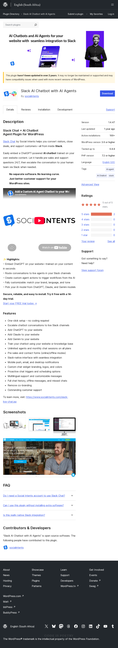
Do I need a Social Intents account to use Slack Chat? (34, 495)
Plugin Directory (11, 14)
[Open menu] (113, 4)
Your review (88, 241)
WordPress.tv (70, 586)
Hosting (7, 580)
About (6, 569)
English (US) (109, 162)
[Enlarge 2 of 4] (46, 421)
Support (110, 109)
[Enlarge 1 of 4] (21, 421)
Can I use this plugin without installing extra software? (33, 505)
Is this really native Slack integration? (24, 515)
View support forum (92, 270)
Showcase (38, 569)
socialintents (32, 96)
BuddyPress (11, 612)
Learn (64, 569)
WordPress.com (13, 596)
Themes (36, 575)
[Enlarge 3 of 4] (71, 421)
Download (107, 93)
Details (10, 109)
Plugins (36, 580)
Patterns (36, 586)
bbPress (9, 607)
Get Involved (96, 569)
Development (65, 109)
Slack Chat (9, 141)
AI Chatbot (101, 175)
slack (111, 175)
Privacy (7, 586)
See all (111, 241)
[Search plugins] (36, 25)
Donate (95, 580)
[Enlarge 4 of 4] (71, 442)
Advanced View (90, 184)
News (6, 575)
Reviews (26, 109)
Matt (7, 601)
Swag (94, 586)
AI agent (110, 169)
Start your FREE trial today (20, 303)
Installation (44, 109)
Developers (67, 580)
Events (93, 575)
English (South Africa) (22, 626)
